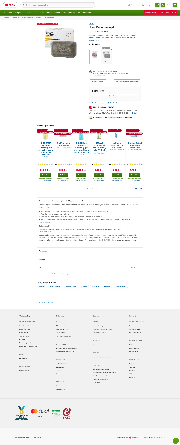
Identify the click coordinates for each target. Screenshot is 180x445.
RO (162, 437)
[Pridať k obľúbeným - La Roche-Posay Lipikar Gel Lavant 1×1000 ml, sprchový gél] (123, 130)
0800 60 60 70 (39, 437)
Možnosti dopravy (24, 329)
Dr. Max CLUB (32, 13)
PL (159, 437)
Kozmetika (42, 286)
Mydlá (85, 286)
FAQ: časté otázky (135, 332)
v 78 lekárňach (100, 180)
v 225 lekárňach (46, 180)
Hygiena (107, 286)
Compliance (96, 382)
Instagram (132, 363)
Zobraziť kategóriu (98, 81)
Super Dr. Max (60, 332)
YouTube (132, 367)
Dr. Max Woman (61, 363)
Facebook (132, 370)
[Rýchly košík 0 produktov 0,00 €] (175, 5)
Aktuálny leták (23, 358)
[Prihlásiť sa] (163, 5)
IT (164, 437)
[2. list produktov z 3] (90, 188)
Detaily (134, 113)
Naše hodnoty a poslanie (63, 336)
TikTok (131, 374)
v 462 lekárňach (135, 180)
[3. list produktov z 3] (92, 188)
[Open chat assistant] (175, 441)
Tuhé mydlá (95, 286)
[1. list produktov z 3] (87, 188)
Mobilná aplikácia (24, 370)
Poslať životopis (134, 348)
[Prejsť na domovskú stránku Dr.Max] (10, 4)
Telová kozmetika (55, 286)
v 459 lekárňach (64, 180)
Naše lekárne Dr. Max (62, 329)
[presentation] (45, 135)
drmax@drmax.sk (23, 437)
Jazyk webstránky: (122, 437)
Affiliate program (61, 389)
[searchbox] (57, 4)
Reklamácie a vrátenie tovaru (28, 346)
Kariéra (131, 345)
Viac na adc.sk (44, 223)
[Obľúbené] (157, 5)
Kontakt (131, 326)
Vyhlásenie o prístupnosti (100, 379)
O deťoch (59, 374)
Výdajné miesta (24, 336)
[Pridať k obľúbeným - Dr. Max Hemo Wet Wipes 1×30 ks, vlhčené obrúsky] (70, 130)
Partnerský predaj (61, 386)
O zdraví (58, 370)
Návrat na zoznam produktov (48, 302)
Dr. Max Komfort (46, 13)
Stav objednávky (69, 13)
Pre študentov (133, 351)
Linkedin (132, 377)
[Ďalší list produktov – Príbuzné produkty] (141, 188)
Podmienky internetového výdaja (103, 376)
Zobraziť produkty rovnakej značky (127, 81)
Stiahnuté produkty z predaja (102, 357)
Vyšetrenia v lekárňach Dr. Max (102, 329)
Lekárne (57, 13)
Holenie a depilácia (72, 286)
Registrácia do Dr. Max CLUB (65, 351)
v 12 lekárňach (117, 180)
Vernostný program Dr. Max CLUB (66, 348)
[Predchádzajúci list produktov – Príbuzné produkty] (136, 188)
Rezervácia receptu (85, 13)
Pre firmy (22, 339)
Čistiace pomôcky (120, 286)
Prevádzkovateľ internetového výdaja (104, 372)
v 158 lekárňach (81, 180)
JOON (91, 24)
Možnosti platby (24, 332)
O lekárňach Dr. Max (62, 326)
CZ (157, 437)
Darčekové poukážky (25, 343)
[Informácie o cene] (102, 90)
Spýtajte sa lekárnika (99, 332)
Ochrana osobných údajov (101, 369)
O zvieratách (60, 367)
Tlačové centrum (98, 345)
